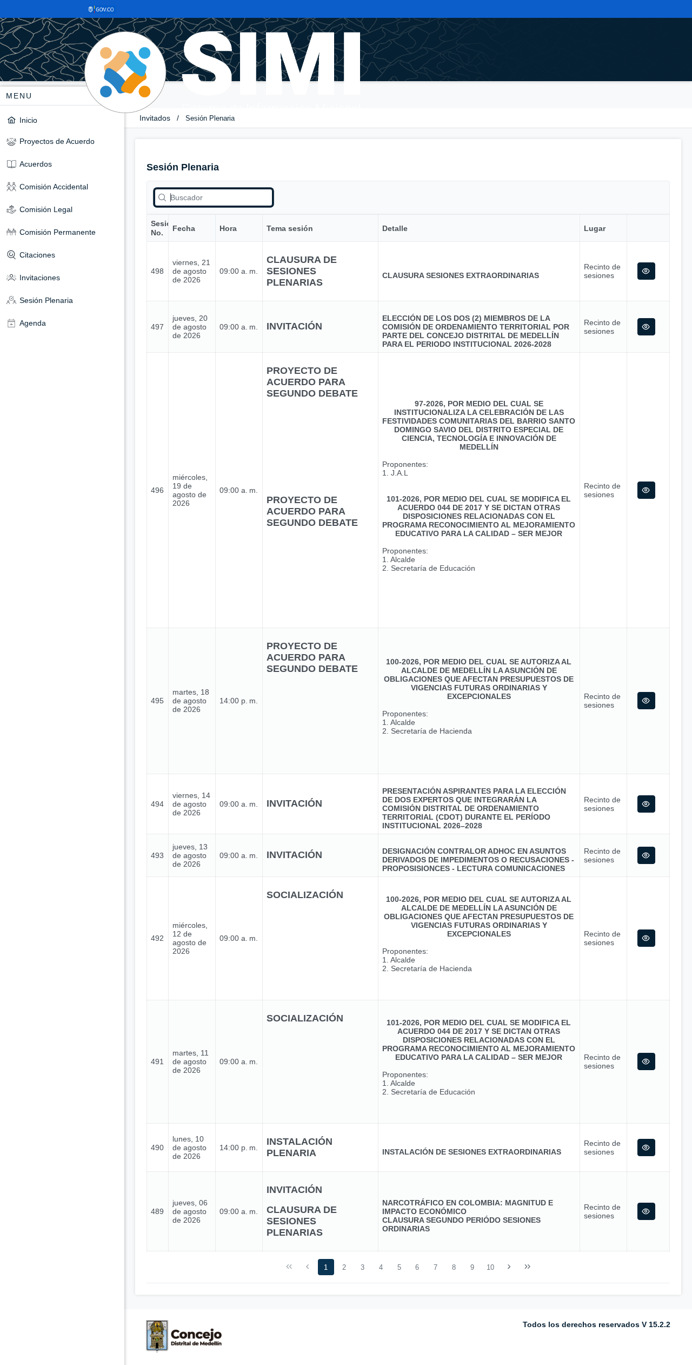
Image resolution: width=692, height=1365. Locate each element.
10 (490, 1267)
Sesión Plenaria (210, 118)
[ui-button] (646, 271)
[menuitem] (62, 120)
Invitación (294, 326)
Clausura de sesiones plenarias (302, 271)
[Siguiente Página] (509, 1267)
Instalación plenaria (299, 1147)
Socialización (305, 894)
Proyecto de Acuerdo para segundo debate (312, 382)
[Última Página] (527, 1267)
